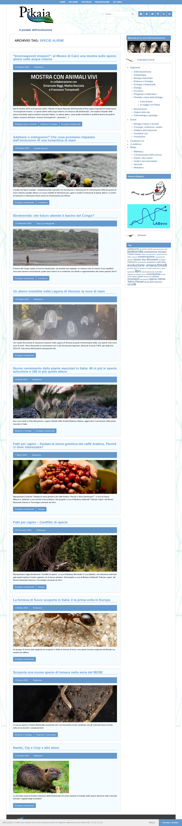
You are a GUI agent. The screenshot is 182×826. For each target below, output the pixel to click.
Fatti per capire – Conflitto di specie (40, 522)
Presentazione (102, 2)
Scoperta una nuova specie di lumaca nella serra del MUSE (58, 672)
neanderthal (153, 274)
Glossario (141, 235)
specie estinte (157, 279)
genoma (130, 268)
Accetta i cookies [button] (170, 822)
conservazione (146, 256)
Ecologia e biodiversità (70, 124)
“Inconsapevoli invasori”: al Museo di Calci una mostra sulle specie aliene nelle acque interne (64, 57)
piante (140, 277)
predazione (148, 277)
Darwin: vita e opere (143, 158)
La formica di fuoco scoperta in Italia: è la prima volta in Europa (61, 600)
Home (62, 2)
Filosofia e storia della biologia (148, 97)
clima (143, 254)
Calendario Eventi (145, 60)
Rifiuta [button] (152, 822)
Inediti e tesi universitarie (145, 161)
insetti (149, 268)
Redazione (38, 67)
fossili (162, 265)
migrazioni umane (134, 274)
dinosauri (152, 259)
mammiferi (158, 272)
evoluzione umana (142, 265)
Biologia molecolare (143, 78)
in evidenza (42, 202)
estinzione (132, 262)
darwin (130, 260)
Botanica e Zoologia (49, 124)
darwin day (140, 259)
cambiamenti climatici (155, 251)
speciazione (144, 279)
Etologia (41, 509)
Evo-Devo (138, 91)
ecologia (162, 260)
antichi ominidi (147, 249)
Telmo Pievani (135, 281)
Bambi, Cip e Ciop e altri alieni (36, 748)
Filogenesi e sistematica (46, 735)
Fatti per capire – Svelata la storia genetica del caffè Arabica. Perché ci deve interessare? (64, 445)
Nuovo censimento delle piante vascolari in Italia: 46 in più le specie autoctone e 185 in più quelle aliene (65, 370)
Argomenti (135, 67)
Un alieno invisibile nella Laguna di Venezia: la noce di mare (59, 291)
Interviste (138, 164)
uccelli (131, 284)
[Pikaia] (36, 22)
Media (133, 147)
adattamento (133, 249)
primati (155, 276)
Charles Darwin (134, 254)
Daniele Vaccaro (41, 148)
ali (140, 249)
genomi (136, 268)
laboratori (130, 272)
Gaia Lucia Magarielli (45, 223)
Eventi (133, 120)
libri (138, 271)
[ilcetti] (21, 819)
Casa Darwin (146, 101)
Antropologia (140, 75)
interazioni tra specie (158, 268)
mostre (143, 274)
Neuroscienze (140, 109)
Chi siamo (73, 2)
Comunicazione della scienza (148, 155)
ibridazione (143, 268)
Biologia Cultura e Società (26, 124)
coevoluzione (150, 254)
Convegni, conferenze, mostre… (149, 127)
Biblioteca (138, 151)
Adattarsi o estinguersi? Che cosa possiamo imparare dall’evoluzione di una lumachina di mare (54, 138)
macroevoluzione (147, 272)
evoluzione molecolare (156, 262)
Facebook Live (141, 133)
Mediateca (139, 167)
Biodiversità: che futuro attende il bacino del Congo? (53, 215)
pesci (135, 277)
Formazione (139, 137)
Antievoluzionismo (142, 72)
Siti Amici (117, 2)
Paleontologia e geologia (145, 115)
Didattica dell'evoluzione (145, 130)
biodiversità (135, 251)
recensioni (133, 279)
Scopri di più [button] (97, 822)
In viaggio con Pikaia (150, 105)
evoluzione (142, 262)
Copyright (86, 2)
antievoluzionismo (158, 249)
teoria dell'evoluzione (153, 282)
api (166, 249)
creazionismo (160, 257)
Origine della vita (142, 112)
